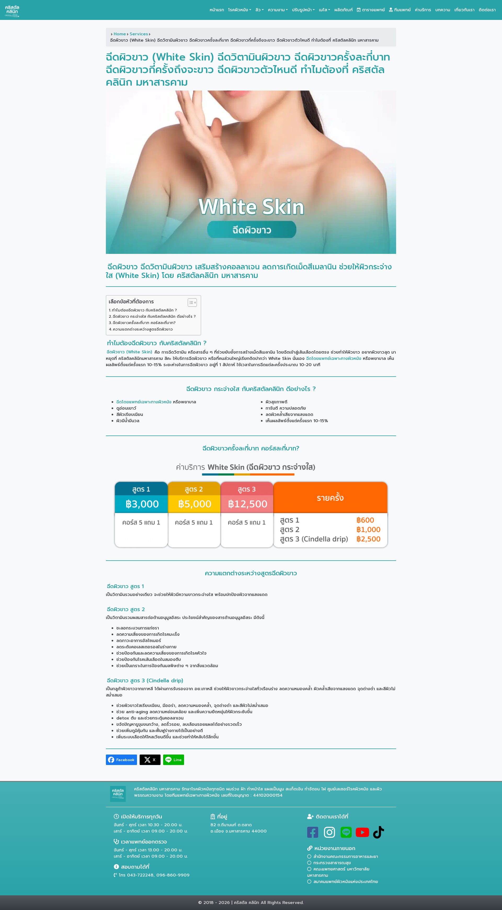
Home (120, 34)
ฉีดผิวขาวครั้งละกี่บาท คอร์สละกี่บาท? (144, 323)
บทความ (442, 10)
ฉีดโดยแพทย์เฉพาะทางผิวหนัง (333, 358)
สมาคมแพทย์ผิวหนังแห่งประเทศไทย (345, 882)
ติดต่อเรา (487, 10)
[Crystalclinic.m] (312, 836)
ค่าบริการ (423, 10)
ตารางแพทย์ (373, 10)
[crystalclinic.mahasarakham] (329, 836)
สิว (258, 10)
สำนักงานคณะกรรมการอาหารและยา (345, 856)
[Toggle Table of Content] (190, 302)
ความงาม (276, 10)
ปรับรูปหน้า (302, 10)
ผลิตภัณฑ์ (343, 10)
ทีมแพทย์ (402, 10)
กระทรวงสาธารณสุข (332, 863)
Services (139, 34)
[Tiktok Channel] (378, 836)
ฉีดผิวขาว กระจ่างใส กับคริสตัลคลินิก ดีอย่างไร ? (154, 316)
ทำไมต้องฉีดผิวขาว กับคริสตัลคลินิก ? (144, 310)
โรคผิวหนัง (238, 10)
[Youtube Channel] (362, 836)
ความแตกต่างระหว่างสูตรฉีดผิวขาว (143, 329)
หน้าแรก (217, 10)
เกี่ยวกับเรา (464, 10)
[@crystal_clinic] (346, 836)
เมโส (323, 10)
